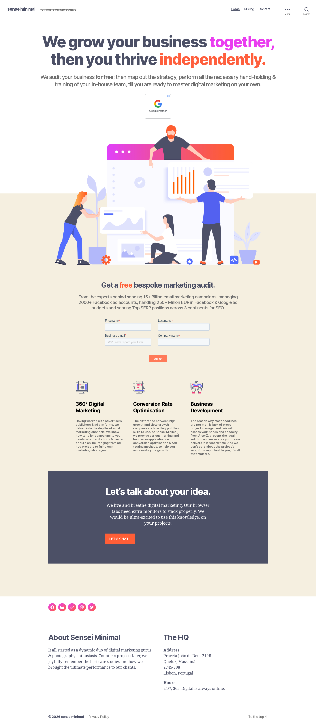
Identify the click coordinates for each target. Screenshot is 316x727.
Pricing (249, 9)
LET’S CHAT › (120, 539)
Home (235, 9)
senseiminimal (21, 9)
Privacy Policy (98, 717)
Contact (264, 9)
